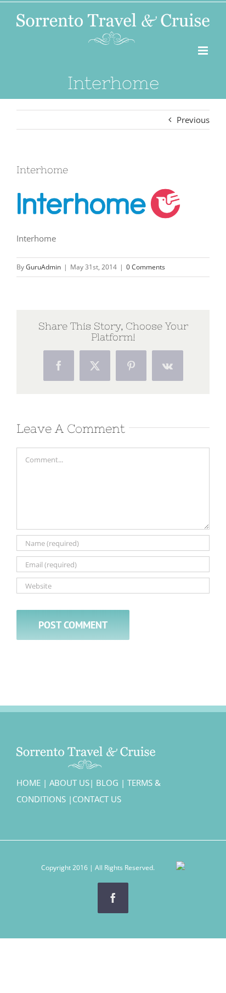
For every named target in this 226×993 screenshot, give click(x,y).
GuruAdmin (43, 267)
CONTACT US (96, 799)
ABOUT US (69, 782)
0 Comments (145, 267)
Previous (193, 119)
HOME (28, 782)
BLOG (107, 782)
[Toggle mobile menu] (204, 50)
